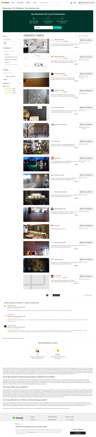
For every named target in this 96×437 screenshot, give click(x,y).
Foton (12, 2)
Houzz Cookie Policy (31, 432)
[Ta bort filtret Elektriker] (43, 35)
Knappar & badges (52, 419)
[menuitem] (13, 3)
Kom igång (57, 27)
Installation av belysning (10, 76)
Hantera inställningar (78, 429)
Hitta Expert (20, 2)
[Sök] (40, 2)
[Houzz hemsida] (5, 2)
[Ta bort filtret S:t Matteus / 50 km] (34, 35)
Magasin (28, 2)
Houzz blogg (70, 419)
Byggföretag (7, 62)
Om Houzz (32, 419)
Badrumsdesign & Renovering (11, 57)
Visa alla (5, 79)
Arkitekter (7, 54)
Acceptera (78, 433)
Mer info (22, 338)
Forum (34, 2)
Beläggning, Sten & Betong (11, 59)
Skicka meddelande (87, 40)
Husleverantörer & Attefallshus (11, 64)
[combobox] (50, 2)
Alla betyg (7, 86)
